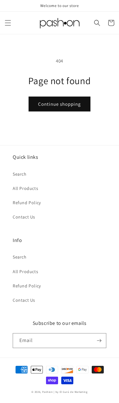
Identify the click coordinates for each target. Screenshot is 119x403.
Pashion (47, 391)
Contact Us (24, 217)
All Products (25, 188)
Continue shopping (59, 104)
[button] (8, 23)
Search (20, 174)
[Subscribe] (99, 340)
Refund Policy (27, 202)
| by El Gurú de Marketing (71, 391)
